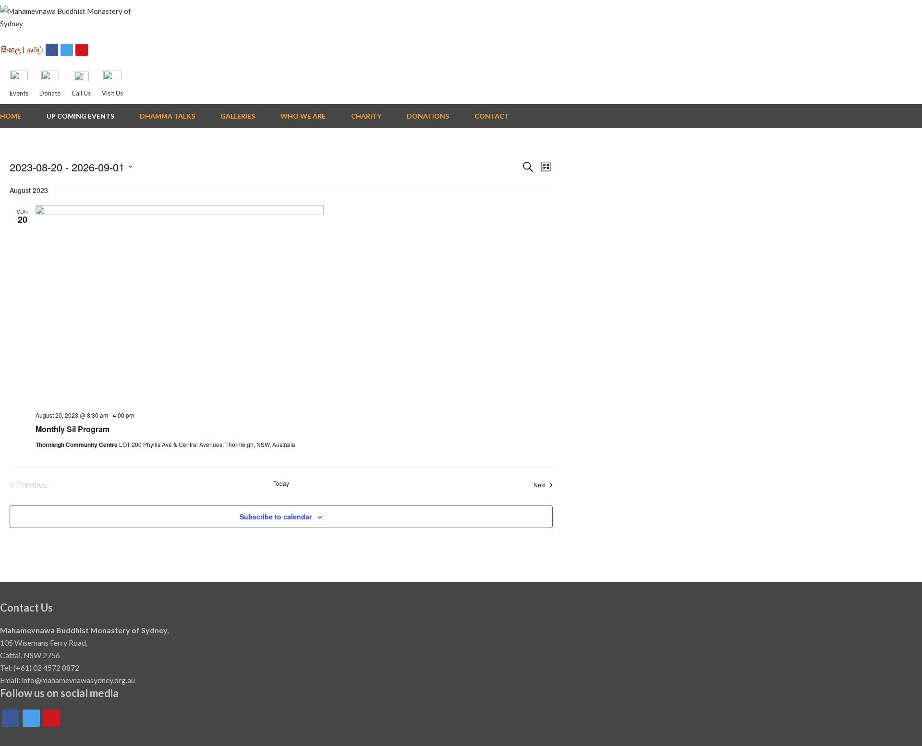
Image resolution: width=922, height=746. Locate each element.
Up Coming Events (80, 116)
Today (281, 483)
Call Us (81, 93)
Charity (366, 116)
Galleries (237, 116)
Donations (428, 116)
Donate (50, 93)
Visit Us (112, 93)
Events (19, 93)
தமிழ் (35, 49)
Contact (491, 116)
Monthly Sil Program (72, 428)
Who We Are (303, 116)
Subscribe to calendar (276, 516)
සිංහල (11, 49)
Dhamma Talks (167, 116)
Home (10, 116)
